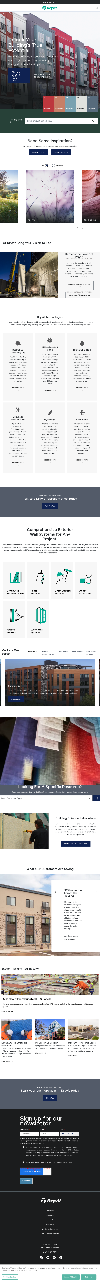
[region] (50, 1273)
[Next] (82, 227)
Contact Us (50, 1211)
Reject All (88, 1277)
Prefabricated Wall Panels (79, 284)
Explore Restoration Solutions (79, 259)
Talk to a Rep (50, 506)
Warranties (50, 1224)
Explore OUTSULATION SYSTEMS (79, 292)
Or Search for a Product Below (42, 75)
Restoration (77, 651)
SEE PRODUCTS (18, 388)
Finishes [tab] (59, 165)
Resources (50, 1215)
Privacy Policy (68, 1162)
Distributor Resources (50, 1229)
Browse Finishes (61, 152)
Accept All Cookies (71, 1277)
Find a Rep (50, 1098)
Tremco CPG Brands (48, 2)
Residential (63, 651)
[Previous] (77, 227)
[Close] (96, 1268)
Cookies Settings (9, 1277)
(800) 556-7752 (50, 1252)
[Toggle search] (97, 8)
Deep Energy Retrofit (91, 653)
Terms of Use (54, 1162)
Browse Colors (38, 152)
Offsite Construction (48, 653)
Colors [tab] (41, 165)
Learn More (16, 699)
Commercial (33, 651)
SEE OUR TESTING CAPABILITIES (75, 843)
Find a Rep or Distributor (50, 1234)
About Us (50, 1220)
